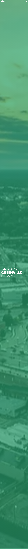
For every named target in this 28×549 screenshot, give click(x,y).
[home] (4, 1)
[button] (25, 1)
